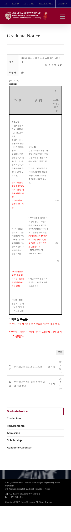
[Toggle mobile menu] (63, 16)
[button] (24, 72)
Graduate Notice (17, 411)
